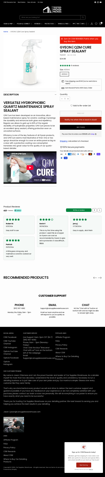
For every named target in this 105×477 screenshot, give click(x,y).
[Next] (88, 23)
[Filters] (94, 210)
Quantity (64, 94)
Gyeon (63, 55)
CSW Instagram (10, 347)
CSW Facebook (9, 337)
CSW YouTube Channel (9, 342)
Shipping (63, 141)
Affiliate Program (62, 337)
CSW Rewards (61, 348)
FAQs (57, 341)
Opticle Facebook (11, 358)
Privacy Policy (61, 345)
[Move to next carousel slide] (100, 277)
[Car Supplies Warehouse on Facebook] (95, 2)
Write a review (79, 210)
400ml (64, 74)
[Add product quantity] (68, 99)
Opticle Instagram (8, 362)
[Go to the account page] (92, 24)
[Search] (82, 17)
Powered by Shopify (10, 469)
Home (5, 32)
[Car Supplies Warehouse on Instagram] (98, 2)
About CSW (60, 352)
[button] (65, 65)
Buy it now (81, 127)
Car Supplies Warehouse (24, 467)
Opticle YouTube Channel (10, 352)
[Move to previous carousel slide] (95, 278)
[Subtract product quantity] (62, 99)
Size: (65, 69)
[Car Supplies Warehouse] (52, 9)
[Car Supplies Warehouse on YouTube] (101, 2)
